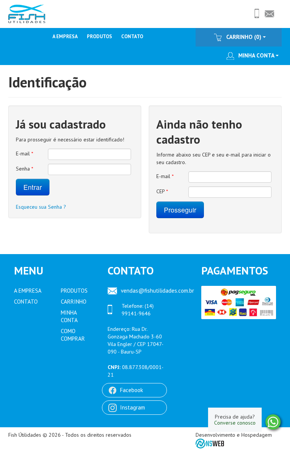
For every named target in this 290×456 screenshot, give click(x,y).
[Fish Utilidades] (26, 12)
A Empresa (65, 36)
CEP (162, 191)
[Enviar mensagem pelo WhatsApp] (273, 422)
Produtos (99, 36)
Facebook (131, 390)
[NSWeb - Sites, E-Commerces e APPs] (210, 443)
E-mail (24, 153)
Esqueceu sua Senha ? (41, 206)
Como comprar (73, 334)
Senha (24, 168)
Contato (132, 36)
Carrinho (73, 301)
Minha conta (256, 55)
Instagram (132, 407)
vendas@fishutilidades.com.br (154, 290)
